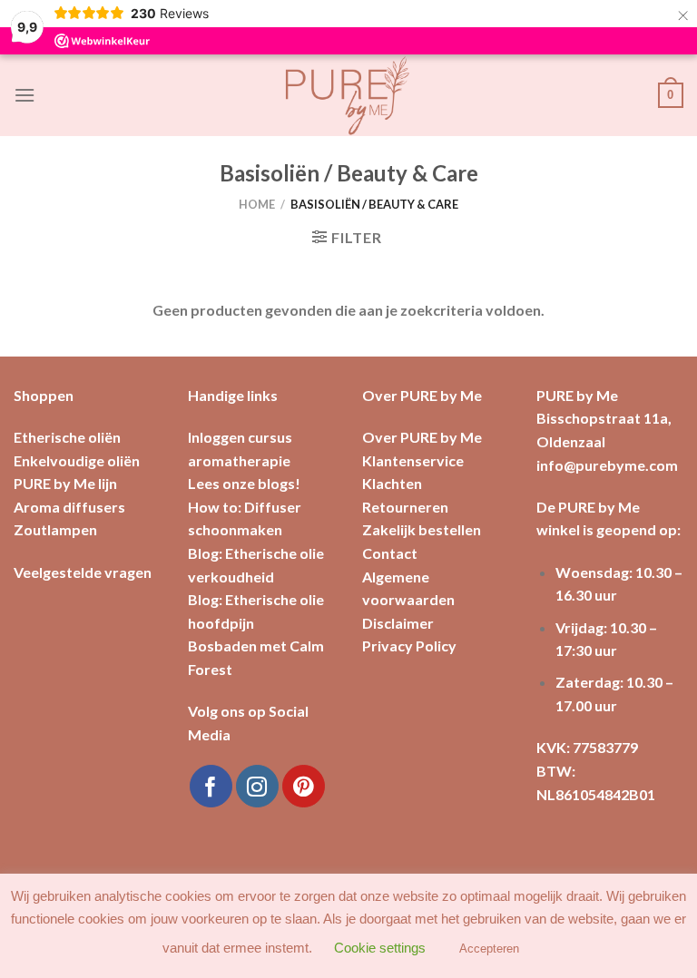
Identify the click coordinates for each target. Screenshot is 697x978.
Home (257, 204)
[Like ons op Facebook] (211, 786)
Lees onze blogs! (244, 483)
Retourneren (405, 506)
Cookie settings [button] (380, 947)
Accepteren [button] (489, 948)
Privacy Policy (409, 645)
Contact (389, 553)
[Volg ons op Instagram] (257, 786)
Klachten (392, 483)
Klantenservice (413, 460)
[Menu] (24, 95)
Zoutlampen (55, 529)
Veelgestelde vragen (83, 572)
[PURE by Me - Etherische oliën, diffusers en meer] (348, 95)
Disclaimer (398, 622)
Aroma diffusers (69, 506)
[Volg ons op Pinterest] (303, 786)
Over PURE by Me (422, 436)
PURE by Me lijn (65, 483)
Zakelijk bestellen (421, 529)
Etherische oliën (67, 436)
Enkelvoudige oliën (77, 460)
